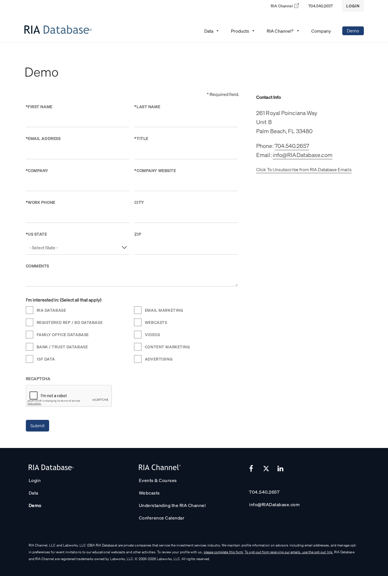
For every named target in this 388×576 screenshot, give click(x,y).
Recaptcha (38, 378)
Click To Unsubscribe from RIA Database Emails (304, 169)
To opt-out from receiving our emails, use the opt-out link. (289, 552)
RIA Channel (282, 5)
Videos (152, 334)
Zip (137, 233)
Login (353, 5)
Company (37, 170)
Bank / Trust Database (62, 346)
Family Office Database (63, 334)
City (139, 202)
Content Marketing (167, 346)
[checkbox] (30, 310)
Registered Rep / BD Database (70, 322)
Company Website (155, 170)
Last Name (147, 106)
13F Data (46, 358)
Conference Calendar (162, 518)
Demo (353, 30)
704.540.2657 (320, 5)
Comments (37, 265)
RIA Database (51, 310)
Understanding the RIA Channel (172, 505)
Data (33, 493)
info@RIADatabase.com (302, 154)
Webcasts (156, 322)
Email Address (43, 138)
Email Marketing (164, 310)
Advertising (158, 358)
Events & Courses (158, 480)
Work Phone (40, 202)
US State (36, 233)
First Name (39, 106)
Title (141, 138)
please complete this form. (224, 552)
